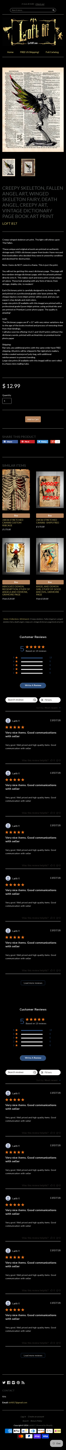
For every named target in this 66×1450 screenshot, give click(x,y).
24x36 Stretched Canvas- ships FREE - (48, 521)
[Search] (53, 10)
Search (25, 1421)
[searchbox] (19, 699)
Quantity (6, 395)
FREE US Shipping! (29, 52)
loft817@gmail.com (18, 1402)
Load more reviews (33, 983)
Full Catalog (52, 52)
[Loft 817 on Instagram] (13, 1382)
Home (10, 52)
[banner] (33, 32)
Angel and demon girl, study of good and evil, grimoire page (48, 590)
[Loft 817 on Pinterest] (18, 1382)
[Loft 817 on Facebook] (8, 1382)
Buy (16, 515)
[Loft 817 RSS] (23, 1382)
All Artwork (24, 619)
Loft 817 (9, 223)
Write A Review (33, 685)
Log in (23, 1416)
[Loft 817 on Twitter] (4, 1382)
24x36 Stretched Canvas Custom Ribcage (12, 522)
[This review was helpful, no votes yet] (51, 760)
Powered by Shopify (44, 1425)
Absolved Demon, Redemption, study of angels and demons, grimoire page (16, 590)
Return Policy (36, 1421)
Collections (13, 619)
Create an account (36, 1416)
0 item (28, 4)
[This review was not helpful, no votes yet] (57, 760)
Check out (39, 4)
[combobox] (48, 707)
